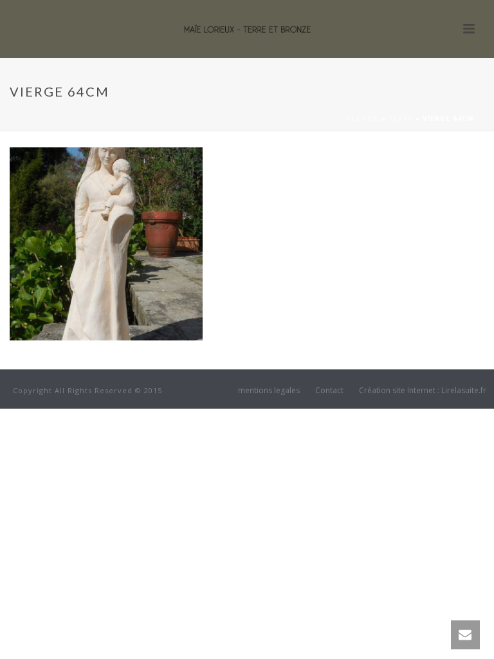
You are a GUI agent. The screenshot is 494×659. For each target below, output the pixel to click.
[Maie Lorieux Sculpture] (247, 29)
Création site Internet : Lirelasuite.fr (422, 390)
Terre (401, 118)
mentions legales (269, 390)
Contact (329, 390)
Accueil (362, 118)
